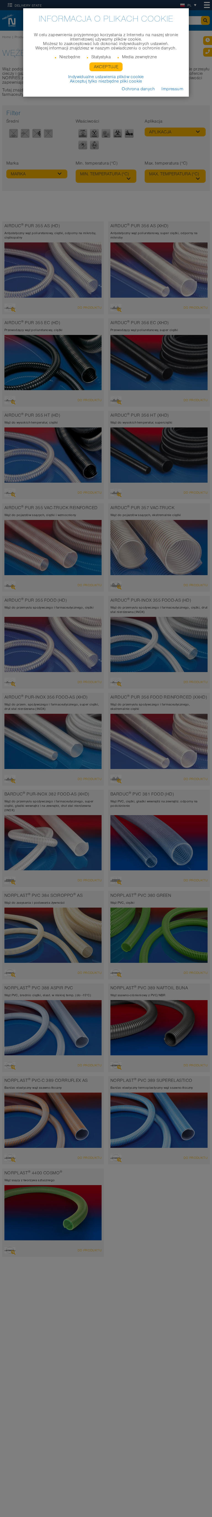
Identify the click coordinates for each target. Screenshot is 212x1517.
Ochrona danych (138, 88)
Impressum (172, 88)
